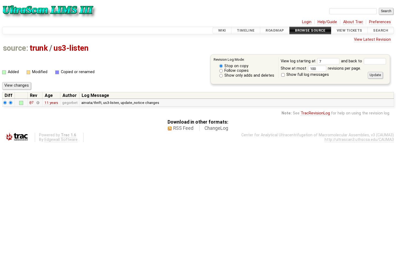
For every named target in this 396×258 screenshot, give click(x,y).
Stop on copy (235, 66)
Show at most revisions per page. (321, 68)
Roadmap (275, 30)
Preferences (380, 22)
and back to (352, 61)
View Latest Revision (372, 39)
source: (15, 48)
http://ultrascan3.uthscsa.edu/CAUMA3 (359, 139)
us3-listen (71, 48)
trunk (39, 48)
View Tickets (349, 30)
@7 (31, 102)
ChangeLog (216, 128)
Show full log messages (307, 74)
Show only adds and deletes (248, 75)
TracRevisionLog (315, 113)
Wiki (222, 30)
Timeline (246, 30)
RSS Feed (183, 128)
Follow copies (236, 70)
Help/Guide (327, 22)
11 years (51, 102)
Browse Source (310, 30)
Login (306, 22)
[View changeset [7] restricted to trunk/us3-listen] (37, 102)
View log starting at (299, 61)
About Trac (353, 22)
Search (380, 30)
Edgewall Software (61, 139)
